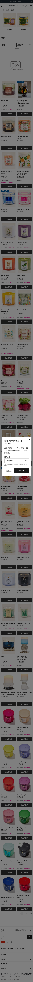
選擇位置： (8, 457)
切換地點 (21, 470)
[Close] (29, 439)
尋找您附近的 (24, 464)
